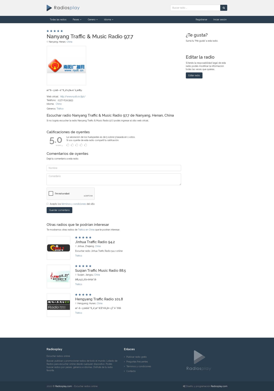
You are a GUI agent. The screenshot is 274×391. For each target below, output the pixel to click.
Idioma (107, 19)
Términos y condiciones (138, 366)
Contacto (131, 371)
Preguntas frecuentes (137, 361)
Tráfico (60, 108)
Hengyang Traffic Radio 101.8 (99, 299)
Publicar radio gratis (136, 357)
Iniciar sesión (220, 19)
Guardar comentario (59, 210)
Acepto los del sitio (72, 204)
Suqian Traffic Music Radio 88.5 (100, 270)
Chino (59, 104)
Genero (91, 19)
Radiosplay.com (63, 386)
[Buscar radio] (223, 8)
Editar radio (194, 75)
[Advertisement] (132, 53)
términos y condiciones (74, 204)
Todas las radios (58, 19)
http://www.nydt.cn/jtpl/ (72, 96)
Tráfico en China (86, 229)
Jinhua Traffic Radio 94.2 (95, 242)
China (69, 41)
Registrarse (201, 19)
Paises (76, 19)
